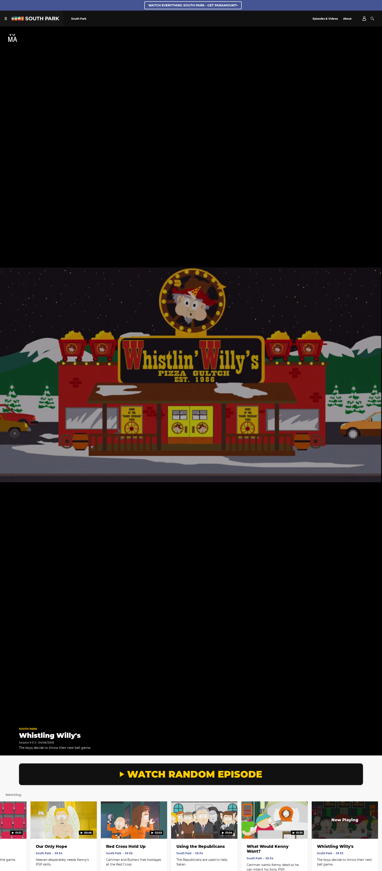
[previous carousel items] (8, 829)
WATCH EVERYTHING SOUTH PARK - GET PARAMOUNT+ (193, 5)
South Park (28, 729)
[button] (8, 716)
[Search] (372, 18)
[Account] (364, 18)
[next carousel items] (373, 829)
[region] (191, 375)
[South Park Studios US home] (35, 19)
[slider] (191, 710)
